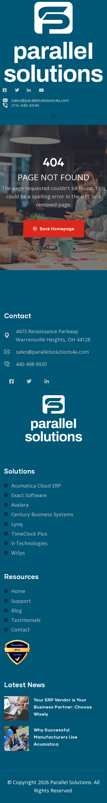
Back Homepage (57, 228)
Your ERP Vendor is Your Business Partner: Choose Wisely (63, 706)
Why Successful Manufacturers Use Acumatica (55, 736)
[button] (53, 116)
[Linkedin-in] (46, 381)
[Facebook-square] (11, 381)
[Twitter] (29, 381)
